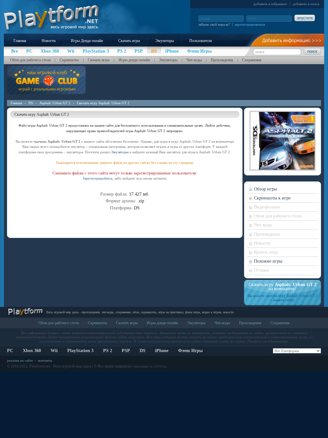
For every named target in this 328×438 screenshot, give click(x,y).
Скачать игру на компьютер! (282, 286)
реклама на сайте (20, 360)
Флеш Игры (190, 350)
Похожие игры (268, 261)
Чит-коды (194, 60)
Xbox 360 (32, 350)
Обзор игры (265, 189)
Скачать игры (129, 40)
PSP (126, 350)
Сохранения (251, 60)
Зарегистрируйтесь (97, 178)
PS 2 (107, 350)
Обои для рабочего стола (30, 60)
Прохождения (222, 60)
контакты (45, 360)
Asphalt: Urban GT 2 (54, 103)
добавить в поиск (306, 4)
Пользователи (200, 40)
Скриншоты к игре (272, 198)
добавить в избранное (270, 4)
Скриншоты (69, 60)
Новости (48, 40)
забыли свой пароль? (214, 24)
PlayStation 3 (80, 350)
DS (31, 103)
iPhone (161, 350)
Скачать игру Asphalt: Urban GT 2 (103, 103)
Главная (19, 40)
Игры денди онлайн (134, 60)
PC (10, 350)
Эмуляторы (164, 40)
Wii (54, 350)
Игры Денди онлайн (87, 40)
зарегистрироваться (249, 24)
